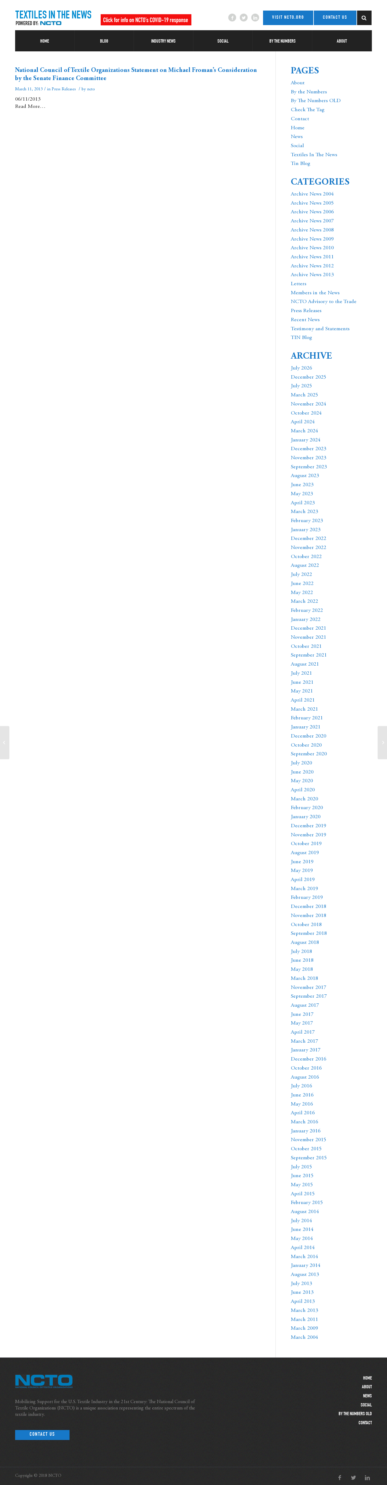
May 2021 (302, 691)
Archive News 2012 (312, 266)
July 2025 (301, 386)
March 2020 (304, 799)
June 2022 (302, 583)
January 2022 (305, 619)
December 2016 (308, 1059)
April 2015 (303, 1194)
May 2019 (302, 870)
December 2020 (308, 736)
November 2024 (308, 404)
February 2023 (307, 521)
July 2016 (301, 1086)
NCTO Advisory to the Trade (323, 302)
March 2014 (304, 1257)
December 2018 (308, 906)
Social (297, 146)
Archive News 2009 (312, 239)
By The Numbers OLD (316, 101)
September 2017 (309, 996)
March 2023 (304, 512)
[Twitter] (244, 17)
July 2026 (301, 368)
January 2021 (305, 727)
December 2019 (308, 826)
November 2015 (308, 1140)
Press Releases (64, 89)
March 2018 (304, 978)
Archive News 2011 (312, 257)
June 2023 (302, 485)
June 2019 (302, 862)
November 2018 (308, 915)
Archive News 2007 (312, 221)
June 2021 (302, 682)
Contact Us (42, 1434)
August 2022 (305, 565)
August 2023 (305, 476)
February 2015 (307, 1203)
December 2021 (308, 628)
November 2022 (308, 547)
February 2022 (307, 610)
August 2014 (305, 1212)
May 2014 (302, 1238)
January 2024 (305, 440)
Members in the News (315, 293)
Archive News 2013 (312, 275)
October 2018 (306, 925)
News (297, 137)
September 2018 (309, 933)
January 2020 (305, 817)
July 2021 (301, 673)
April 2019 (303, 880)
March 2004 (304, 1337)
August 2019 (305, 853)
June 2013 (302, 1292)
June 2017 (302, 1014)
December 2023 (308, 449)
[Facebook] (232, 17)
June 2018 (302, 960)
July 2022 (301, 574)
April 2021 (303, 700)
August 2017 (305, 1005)
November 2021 (308, 637)
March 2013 (304, 1310)
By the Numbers (309, 92)
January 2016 (305, 1131)
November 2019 (308, 835)
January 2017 (305, 1050)
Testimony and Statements (320, 329)
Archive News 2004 (312, 194)
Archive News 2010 (312, 248)
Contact (300, 119)
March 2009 (304, 1328)
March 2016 (304, 1122)
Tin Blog (300, 163)
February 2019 (307, 897)
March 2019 (304, 889)
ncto (91, 89)
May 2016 (302, 1104)
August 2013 (305, 1274)
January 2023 (305, 530)
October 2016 (306, 1068)
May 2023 (302, 494)
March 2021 (304, 709)
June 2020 (302, 772)
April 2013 (303, 1301)
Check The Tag (307, 110)
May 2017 (302, 1023)
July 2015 (301, 1167)
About (297, 83)
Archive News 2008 (312, 230)
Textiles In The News (314, 155)
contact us (335, 17)
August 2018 (305, 942)
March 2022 (304, 601)
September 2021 (309, 655)
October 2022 (306, 557)
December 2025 (308, 377)
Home (297, 128)
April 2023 (303, 503)
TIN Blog (301, 338)
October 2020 (306, 745)
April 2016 (303, 1113)
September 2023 (309, 467)
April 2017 (303, 1032)
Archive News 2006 (312, 212)
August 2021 (305, 664)
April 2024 (303, 422)
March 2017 (304, 1041)
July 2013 (301, 1283)
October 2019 (306, 844)
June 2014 (302, 1229)
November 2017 (308, 987)
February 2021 (307, 718)
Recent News (305, 320)
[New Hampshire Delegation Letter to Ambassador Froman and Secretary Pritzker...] (4, 742)
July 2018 (301, 951)
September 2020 (309, 754)
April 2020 (303, 790)
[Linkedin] (255, 17)
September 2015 (309, 1158)
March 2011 (304, 1319)
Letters (298, 284)
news (367, 1396)
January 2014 (305, 1265)
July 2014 (301, 1221)
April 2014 (303, 1248)
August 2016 (305, 1077)
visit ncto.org (288, 17)
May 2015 (302, 1185)
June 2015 (302, 1176)
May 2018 (302, 969)
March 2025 (304, 395)
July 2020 (301, 763)
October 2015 (306, 1149)
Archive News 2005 (312, 203)
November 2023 (308, 458)
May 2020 (302, 781)
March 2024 (304, 431)
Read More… (30, 106)
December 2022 (308, 538)
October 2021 (306, 646)
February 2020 (307, 808)
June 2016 (302, 1095)
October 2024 (306, 413)
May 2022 (302, 593)
